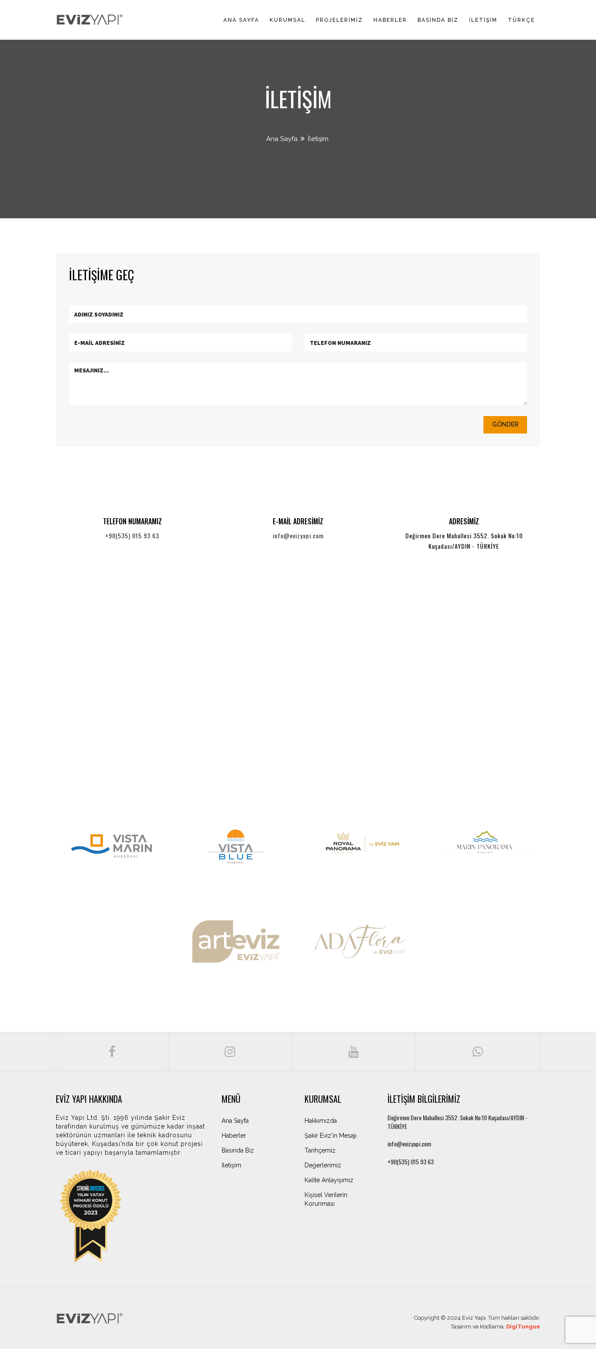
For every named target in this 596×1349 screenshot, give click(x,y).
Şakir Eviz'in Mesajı (330, 1135)
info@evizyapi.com (298, 535)
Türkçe (521, 20)
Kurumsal (287, 20)
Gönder (505, 424)
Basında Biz (438, 20)
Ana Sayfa (241, 20)
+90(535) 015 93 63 (132, 535)
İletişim (483, 20)
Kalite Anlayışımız (329, 1180)
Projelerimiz (339, 20)
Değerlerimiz (323, 1165)
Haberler (390, 20)
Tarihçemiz (320, 1150)
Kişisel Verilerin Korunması (326, 1199)
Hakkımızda (321, 1120)
